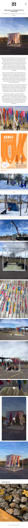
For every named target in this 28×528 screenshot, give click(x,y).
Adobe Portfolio (16, 525)
